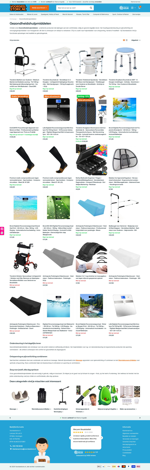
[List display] (126, 40)
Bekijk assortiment (38, 8)
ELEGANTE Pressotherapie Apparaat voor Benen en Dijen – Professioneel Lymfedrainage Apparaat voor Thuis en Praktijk (24, 130)
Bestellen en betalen (129, 436)
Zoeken (91, 7)
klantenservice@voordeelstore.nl (24, 449)
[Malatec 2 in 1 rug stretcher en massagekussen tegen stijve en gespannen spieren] (91, 258)
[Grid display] (124, 40)
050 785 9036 (18, 446)
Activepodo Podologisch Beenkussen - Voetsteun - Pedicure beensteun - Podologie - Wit (124, 277)
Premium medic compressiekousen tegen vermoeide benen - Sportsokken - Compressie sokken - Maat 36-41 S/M (25, 180)
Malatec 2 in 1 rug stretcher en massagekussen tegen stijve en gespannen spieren (91, 277)
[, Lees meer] (133, 8)
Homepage (13, 19)
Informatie (127, 427)
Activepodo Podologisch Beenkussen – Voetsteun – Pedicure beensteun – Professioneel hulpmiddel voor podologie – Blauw (91, 228)
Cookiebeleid (127, 453)
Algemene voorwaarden (130, 433)
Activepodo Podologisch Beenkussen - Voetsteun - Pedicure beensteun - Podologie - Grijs (58, 278)
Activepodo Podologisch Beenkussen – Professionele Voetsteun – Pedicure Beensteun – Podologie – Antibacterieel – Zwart (25, 326)
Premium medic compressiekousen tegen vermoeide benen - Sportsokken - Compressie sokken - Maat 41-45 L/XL (58, 180)
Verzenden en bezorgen (131, 439)
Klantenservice (135, 2)
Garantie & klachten (129, 441)
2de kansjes (136, 14)
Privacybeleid (127, 450)
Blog (124, 455)
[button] (10, 417)
